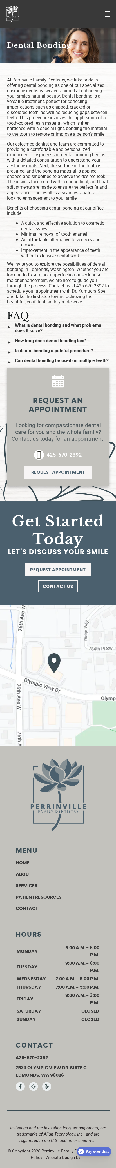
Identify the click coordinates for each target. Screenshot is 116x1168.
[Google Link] (33, 1086)
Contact (27, 908)
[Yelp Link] (46, 1086)
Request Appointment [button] (58, 472)
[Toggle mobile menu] (107, 14)
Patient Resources (39, 897)
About (23, 874)
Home (23, 863)
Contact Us (58, 587)
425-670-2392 (64, 454)
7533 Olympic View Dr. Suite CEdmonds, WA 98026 (51, 1071)
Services (26, 885)
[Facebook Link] (20, 1086)
